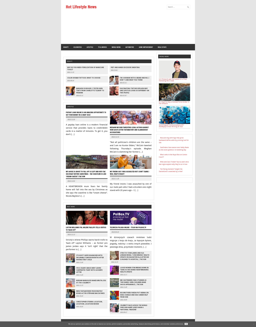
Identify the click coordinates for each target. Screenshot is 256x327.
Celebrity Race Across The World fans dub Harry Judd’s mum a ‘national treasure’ (133, 307)
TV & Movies (102, 47)
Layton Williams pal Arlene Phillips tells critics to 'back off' (86, 228)
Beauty (65, 47)
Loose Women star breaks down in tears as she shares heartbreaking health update (134, 270)
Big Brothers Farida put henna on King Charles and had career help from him (134, 295)
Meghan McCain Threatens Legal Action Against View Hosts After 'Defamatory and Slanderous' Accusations (129, 130)
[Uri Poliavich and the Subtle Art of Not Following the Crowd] (174, 77)
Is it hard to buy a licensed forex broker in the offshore (174, 103)
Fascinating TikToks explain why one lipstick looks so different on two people (134, 91)
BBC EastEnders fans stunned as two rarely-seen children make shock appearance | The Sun (133, 282)
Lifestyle (90, 47)
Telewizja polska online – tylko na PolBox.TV (128, 227)
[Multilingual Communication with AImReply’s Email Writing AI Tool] (174, 123)
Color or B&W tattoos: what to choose (83, 78)
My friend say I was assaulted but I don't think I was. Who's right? (129, 172)
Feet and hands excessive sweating (125, 67)
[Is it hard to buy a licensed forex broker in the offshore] (174, 100)
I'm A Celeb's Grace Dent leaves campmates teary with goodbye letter (89, 270)
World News (116, 47)
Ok (186, 324)
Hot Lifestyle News (81, 7)
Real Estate (162, 47)
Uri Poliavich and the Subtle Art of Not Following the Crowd (173, 80)
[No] (253, 324)
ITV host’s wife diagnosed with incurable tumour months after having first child (90, 258)
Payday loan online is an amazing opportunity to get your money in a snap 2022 (86, 113)
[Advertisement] (128, 29)
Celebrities (77, 47)
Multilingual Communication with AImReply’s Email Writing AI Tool (171, 126)
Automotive (130, 47)
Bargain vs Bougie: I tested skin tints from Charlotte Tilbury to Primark (90, 91)
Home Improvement (146, 47)
